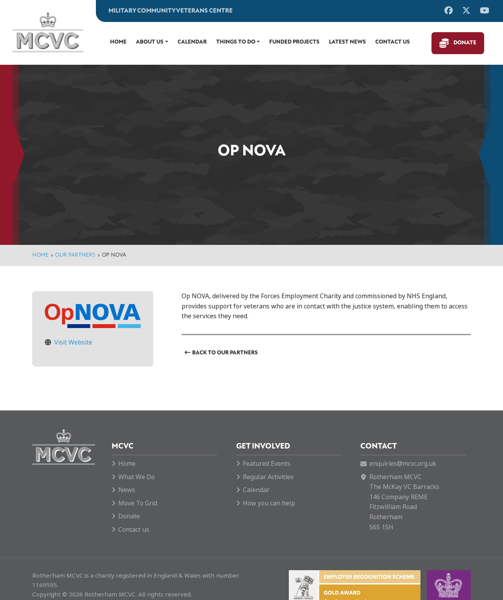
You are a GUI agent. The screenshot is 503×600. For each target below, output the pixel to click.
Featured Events (266, 463)
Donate (464, 43)
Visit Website (73, 342)
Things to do (235, 42)
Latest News (347, 42)
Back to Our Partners (225, 353)
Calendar (192, 42)
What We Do (136, 476)
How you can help (269, 503)
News (126, 489)
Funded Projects (294, 42)
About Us (149, 42)
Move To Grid (137, 503)
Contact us (392, 42)
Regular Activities (268, 476)
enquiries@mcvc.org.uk (402, 463)
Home (118, 42)
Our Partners (75, 255)
